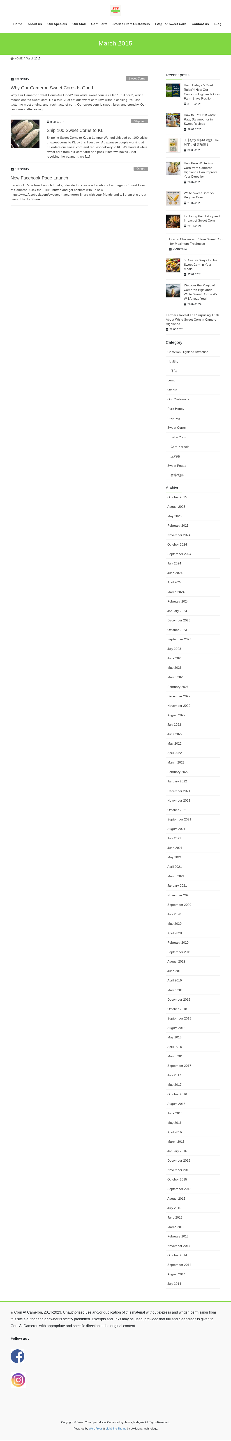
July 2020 (174, 914)
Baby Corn (178, 437)
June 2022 (174, 734)
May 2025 (174, 516)
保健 (174, 371)
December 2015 (178, 1160)
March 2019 (176, 990)
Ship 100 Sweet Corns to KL (75, 130)
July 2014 (174, 1283)
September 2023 (179, 639)
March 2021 (176, 876)
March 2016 (176, 1141)
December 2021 (178, 791)
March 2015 (176, 1227)
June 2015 (174, 1217)
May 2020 (174, 923)
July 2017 (174, 1075)
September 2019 (179, 952)
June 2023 (174, 658)
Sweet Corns (137, 78)
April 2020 (174, 933)
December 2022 (178, 696)
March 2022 (176, 762)
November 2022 (178, 705)
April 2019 (174, 980)
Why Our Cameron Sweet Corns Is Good (52, 87)
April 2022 (174, 753)
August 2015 (176, 1198)
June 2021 (174, 848)
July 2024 (174, 563)
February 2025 (178, 525)
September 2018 (179, 1018)
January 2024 (177, 611)
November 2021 (178, 800)
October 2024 (177, 544)
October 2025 (177, 497)
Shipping (139, 121)
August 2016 (176, 1104)
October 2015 (177, 1179)
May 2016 (174, 1122)
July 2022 (174, 724)
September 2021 (179, 819)
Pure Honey (175, 408)
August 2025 (176, 506)
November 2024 (178, 535)
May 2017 (174, 1084)
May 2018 (174, 1037)
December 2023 (178, 620)
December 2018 (178, 999)
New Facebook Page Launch (39, 177)
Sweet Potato (176, 465)
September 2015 (179, 1189)
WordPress (95, 1428)
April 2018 (174, 1047)
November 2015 (178, 1170)
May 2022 (174, 743)
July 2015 (174, 1208)
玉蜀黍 (175, 456)
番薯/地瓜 (177, 475)
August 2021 (176, 829)
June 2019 (174, 971)
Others (140, 168)
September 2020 (179, 904)
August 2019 (176, 961)
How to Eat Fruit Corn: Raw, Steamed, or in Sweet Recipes (200, 119)
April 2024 (174, 582)
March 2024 (176, 592)
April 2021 (174, 866)
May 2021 (174, 857)
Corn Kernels (180, 447)
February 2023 (178, 687)
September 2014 (179, 1265)
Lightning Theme (116, 1428)
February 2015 (178, 1236)
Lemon (172, 380)
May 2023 (174, 667)
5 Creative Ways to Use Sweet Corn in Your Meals (200, 264)
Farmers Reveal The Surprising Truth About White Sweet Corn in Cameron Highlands (192, 319)
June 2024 (174, 573)
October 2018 (177, 1009)
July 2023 (174, 648)
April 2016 (174, 1132)
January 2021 (177, 885)
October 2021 (177, 810)
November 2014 (178, 1246)
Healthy (172, 361)
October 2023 (177, 630)
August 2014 (176, 1274)
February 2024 (178, 601)
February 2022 (178, 772)
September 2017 (179, 1065)
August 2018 (176, 1028)
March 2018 (176, 1056)
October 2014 (177, 1255)
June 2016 (174, 1113)
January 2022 (177, 781)
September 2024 (179, 554)
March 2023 (176, 677)
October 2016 (177, 1094)
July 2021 (174, 838)
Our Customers (178, 399)
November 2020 (178, 895)
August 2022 (176, 715)
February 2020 (178, 942)
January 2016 (177, 1151)
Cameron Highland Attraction (187, 352)
